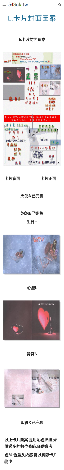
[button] (4, 4)
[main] (32, 18)
